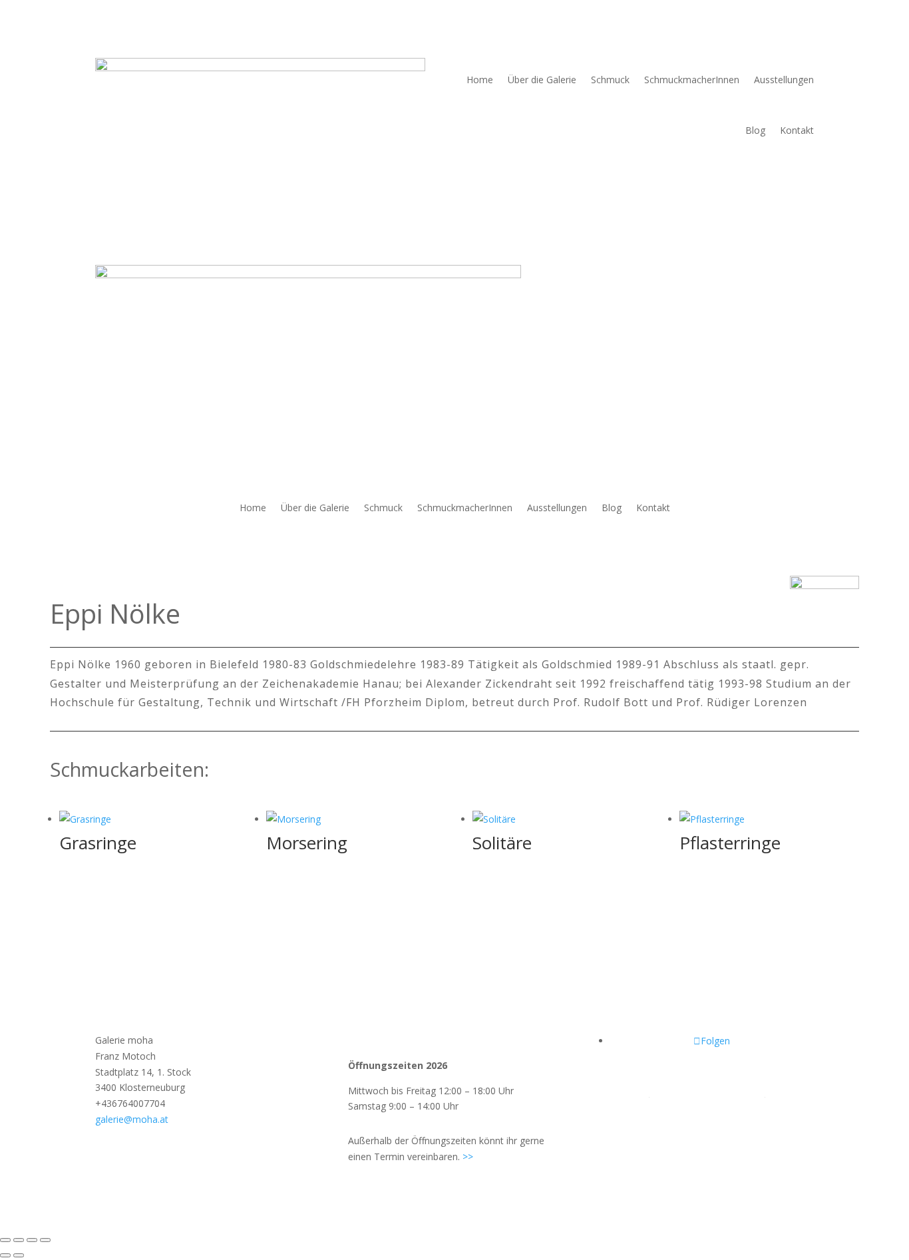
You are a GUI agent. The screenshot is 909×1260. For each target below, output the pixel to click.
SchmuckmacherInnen (691, 79)
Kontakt (797, 130)
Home (479, 79)
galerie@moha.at (131, 1119)
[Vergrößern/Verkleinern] (5, 1240)
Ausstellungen (784, 79)
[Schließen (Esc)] (45, 1240)
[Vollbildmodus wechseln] (18, 1240)
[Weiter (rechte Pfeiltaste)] (18, 1255)
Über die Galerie (542, 79)
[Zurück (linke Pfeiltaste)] (5, 1255)
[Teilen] (32, 1240)
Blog (755, 130)
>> (467, 1156)
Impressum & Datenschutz (707, 1092)
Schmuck (610, 79)
